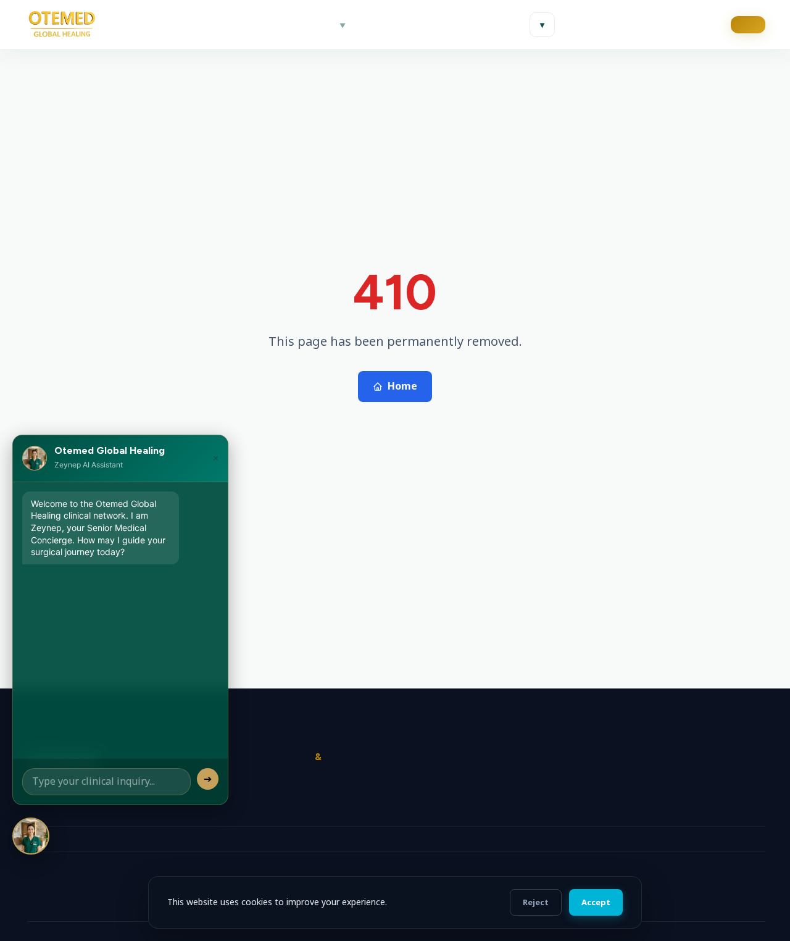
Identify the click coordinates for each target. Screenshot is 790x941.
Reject (536, 902)
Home (402, 386)
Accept (595, 902)
